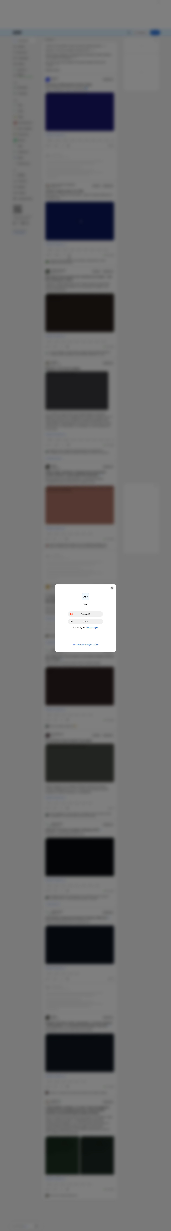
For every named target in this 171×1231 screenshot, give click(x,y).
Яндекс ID (85, 614)
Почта (85, 621)
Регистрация (92, 628)
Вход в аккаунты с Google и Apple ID (85, 645)
